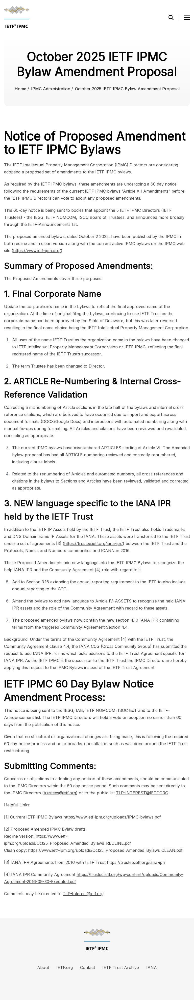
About (43, 967)
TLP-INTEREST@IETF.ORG (142, 792)
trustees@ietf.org (60, 792)
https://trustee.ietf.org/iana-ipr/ (93, 543)
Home (21, 88)
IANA (151, 967)
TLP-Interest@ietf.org (83, 893)
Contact (87, 967)
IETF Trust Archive (120, 967)
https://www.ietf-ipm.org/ (37, 250)
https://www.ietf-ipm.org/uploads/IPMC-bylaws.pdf (112, 817)
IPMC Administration (51, 88)
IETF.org (64, 967)
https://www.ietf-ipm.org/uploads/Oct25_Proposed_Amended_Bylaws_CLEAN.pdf (105, 850)
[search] (173, 17)
